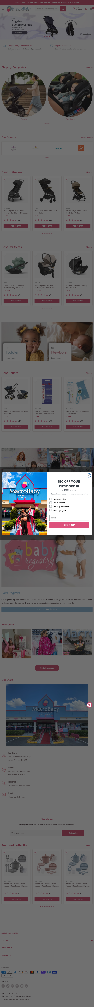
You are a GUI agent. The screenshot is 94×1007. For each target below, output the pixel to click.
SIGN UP (69, 525)
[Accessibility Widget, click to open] (89, 705)
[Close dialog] (89, 475)
